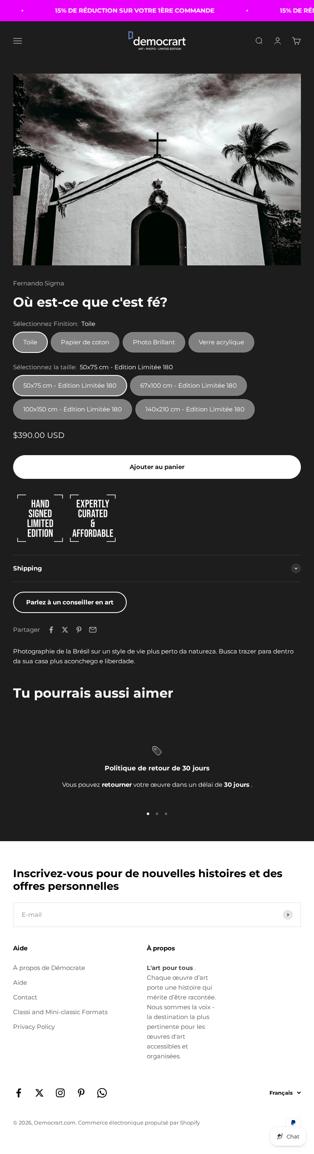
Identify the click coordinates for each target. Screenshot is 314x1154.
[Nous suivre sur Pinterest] (81, 1092)
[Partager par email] (93, 630)
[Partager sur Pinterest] (79, 630)
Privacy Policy (34, 1027)
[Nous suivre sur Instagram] (60, 1092)
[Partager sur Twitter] (65, 630)
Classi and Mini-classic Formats (60, 1012)
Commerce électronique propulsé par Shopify (139, 1122)
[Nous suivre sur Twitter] (39, 1092)
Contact (25, 997)
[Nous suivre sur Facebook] (18, 1092)
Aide (20, 982)
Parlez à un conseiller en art (70, 602)
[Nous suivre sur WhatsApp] (102, 1092)
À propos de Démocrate (49, 968)
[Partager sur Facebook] (51, 630)
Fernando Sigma (38, 283)
